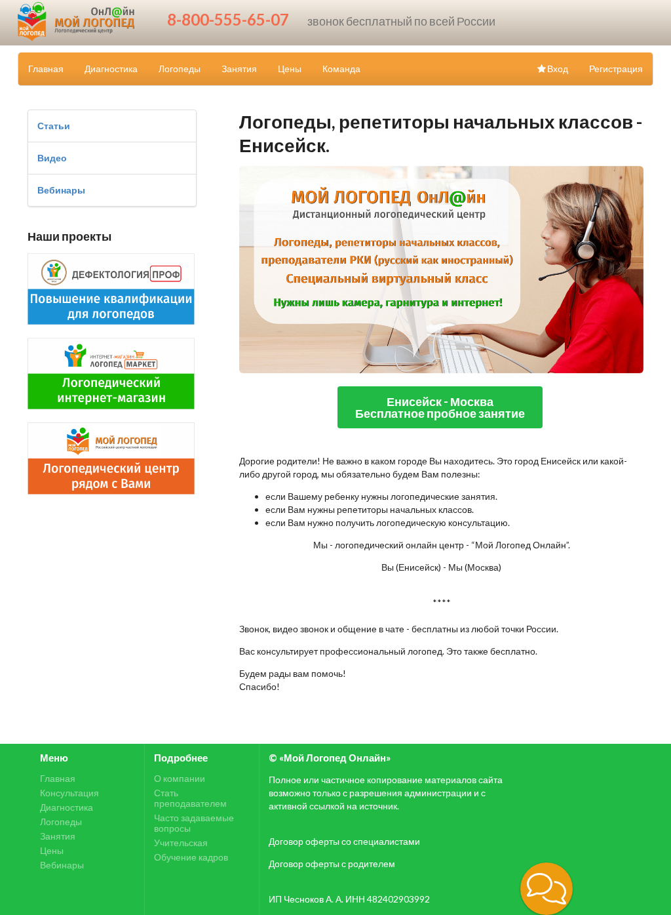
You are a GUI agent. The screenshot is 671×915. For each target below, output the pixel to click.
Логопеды (180, 68)
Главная (46, 68)
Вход (557, 68)
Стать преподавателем (190, 798)
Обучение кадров (191, 857)
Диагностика (111, 68)
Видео (52, 157)
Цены (289, 68)
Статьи (53, 125)
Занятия (239, 68)
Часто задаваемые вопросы (194, 823)
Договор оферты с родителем (332, 863)
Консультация (69, 792)
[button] (546, 889)
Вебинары (61, 189)
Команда (341, 68)
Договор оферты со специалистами (344, 841)
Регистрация (616, 68)
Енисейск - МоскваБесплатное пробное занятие (440, 407)
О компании (179, 778)
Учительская (181, 842)
